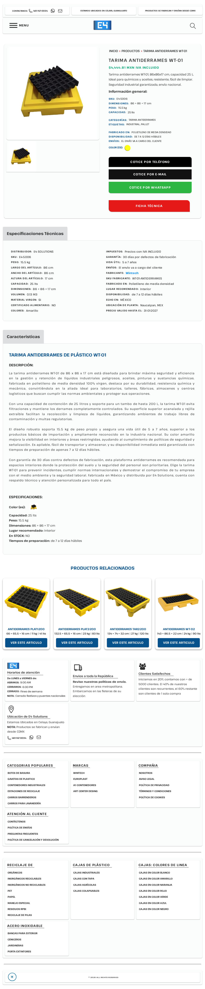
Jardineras (15, 945)
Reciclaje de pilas (20, 915)
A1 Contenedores (84, 785)
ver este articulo (26, 643)
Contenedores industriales (26, 785)
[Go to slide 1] (21, 157)
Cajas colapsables (86, 890)
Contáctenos (16, 821)
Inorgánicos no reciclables (26, 884)
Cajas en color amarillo (156, 878)
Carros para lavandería (24, 803)
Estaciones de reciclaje (24, 791)
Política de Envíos (20, 827)
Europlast (80, 778)
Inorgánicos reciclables (24, 878)
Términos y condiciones (155, 791)
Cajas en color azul (153, 903)
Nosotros (145, 772)
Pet (10, 890)
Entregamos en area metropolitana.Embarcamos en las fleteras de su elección (99, 689)
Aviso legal (146, 778)
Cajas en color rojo (153, 890)
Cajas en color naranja (155, 884)
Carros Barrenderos (22, 797)
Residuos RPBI (17, 909)
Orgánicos (15, 872)
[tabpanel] (102, 281)
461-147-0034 (40, 10)
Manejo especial (19, 903)
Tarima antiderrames (142, 119)
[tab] (35, 233)
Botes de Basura (19, 772)
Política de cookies (152, 797)
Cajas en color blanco (154, 872)
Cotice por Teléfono (150, 162)
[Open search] (193, 26)
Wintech (132, 273)
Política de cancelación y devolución (33, 839)
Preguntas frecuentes (23, 833)
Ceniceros (14, 939)
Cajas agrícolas (84, 884)
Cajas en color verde (153, 896)
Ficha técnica (149, 206)
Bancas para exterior (22, 933)
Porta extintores (19, 951)
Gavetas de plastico (21, 778)
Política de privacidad (154, 785)
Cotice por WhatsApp (150, 187)
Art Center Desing (85, 791)
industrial (133, 124)
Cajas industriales (86, 872)
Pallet (145, 124)
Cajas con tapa (83, 878)
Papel (11, 896)
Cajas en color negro (154, 909)
